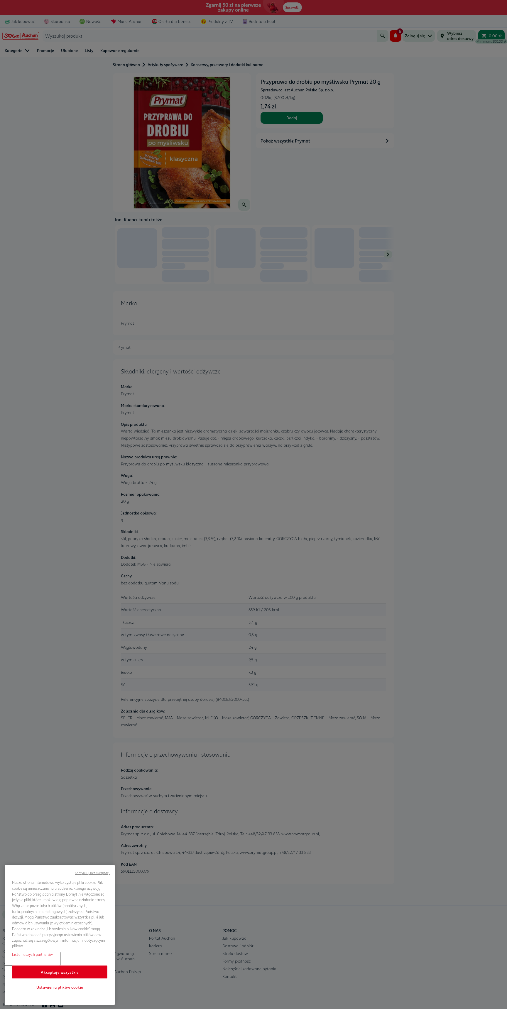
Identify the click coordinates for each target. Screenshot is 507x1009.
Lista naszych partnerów (32, 954)
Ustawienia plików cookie (59, 987)
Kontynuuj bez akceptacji (92, 873)
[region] (60, 935)
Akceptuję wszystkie (59, 972)
